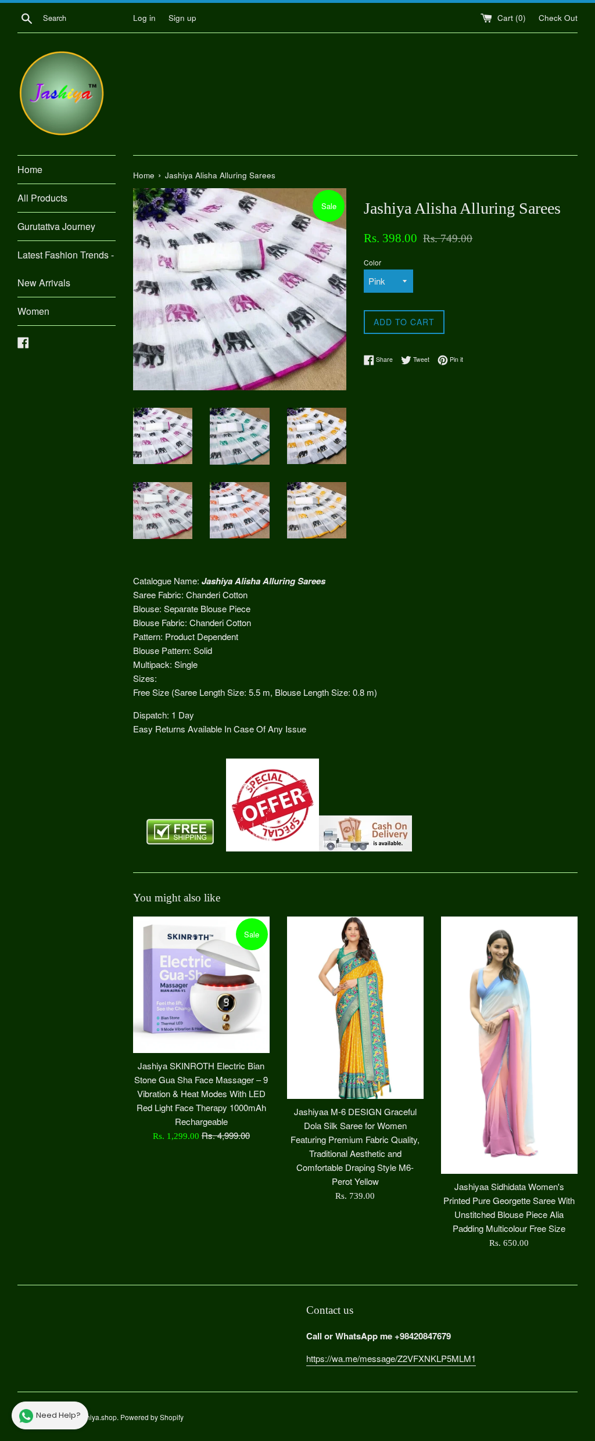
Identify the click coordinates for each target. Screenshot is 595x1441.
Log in (144, 17)
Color (372, 262)
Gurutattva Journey (56, 226)
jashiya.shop (97, 1417)
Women (33, 311)
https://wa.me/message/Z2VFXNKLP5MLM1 (391, 1358)
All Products (42, 197)
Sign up (182, 17)
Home (29, 169)
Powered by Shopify (152, 1417)
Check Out (558, 17)
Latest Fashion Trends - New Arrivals (65, 268)
